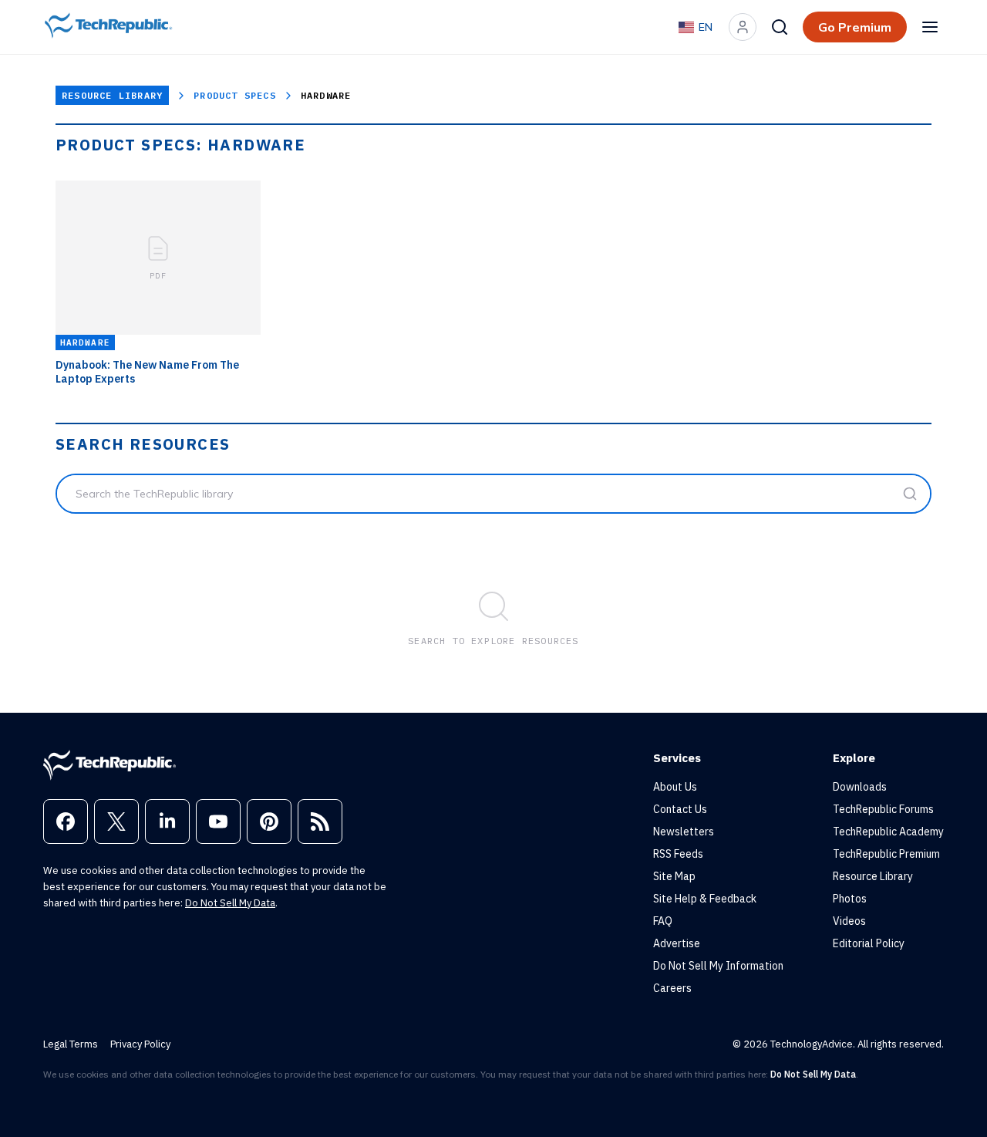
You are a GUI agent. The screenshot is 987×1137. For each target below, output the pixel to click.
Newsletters (683, 831)
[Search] (779, 27)
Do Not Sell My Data (230, 902)
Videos (849, 921)
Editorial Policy (868, 943)
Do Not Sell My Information (718, 966)
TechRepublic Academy (888, 831)
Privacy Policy (140, 1044)
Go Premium (854, 27)
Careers (672, 988)
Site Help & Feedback (704, 899)
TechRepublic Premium (886, 854)
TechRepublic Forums (883, 809)
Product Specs (235, 95)
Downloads (860, 787)
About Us (675, 787)
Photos (850, 899)
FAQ (662, 921)
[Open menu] (930, 27)
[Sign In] (742, 27)
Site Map (674, 876)
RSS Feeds (678, 854)
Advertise (676, 943)
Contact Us (680, 809)
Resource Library (112, 95)
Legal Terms (70, 1044)
